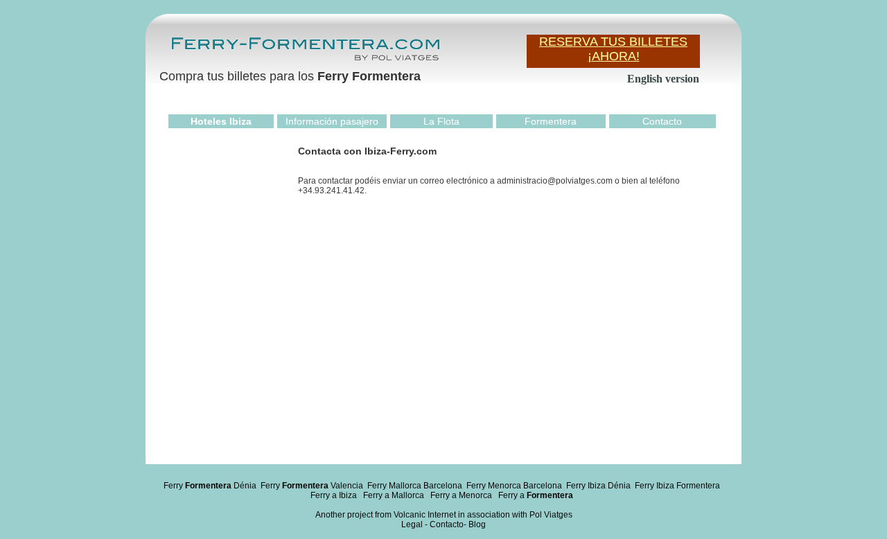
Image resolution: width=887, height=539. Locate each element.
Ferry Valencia (312, 486)
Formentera (551, 121)
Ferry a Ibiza (333, 495)
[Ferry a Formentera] (305, 60)
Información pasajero (332, 121)
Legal (412, 524)
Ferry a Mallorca (393, 495)
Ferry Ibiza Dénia (598, 486)
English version (663, 79)
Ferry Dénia (210, 486)
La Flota (441, 121)
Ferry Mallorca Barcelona (414, 486)
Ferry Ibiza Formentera (677, 486)
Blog (477, 524)
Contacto (662, 121)
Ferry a (535, 495)
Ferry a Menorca (461, 495)
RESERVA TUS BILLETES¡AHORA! (613, 49)
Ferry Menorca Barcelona (514, 486)
